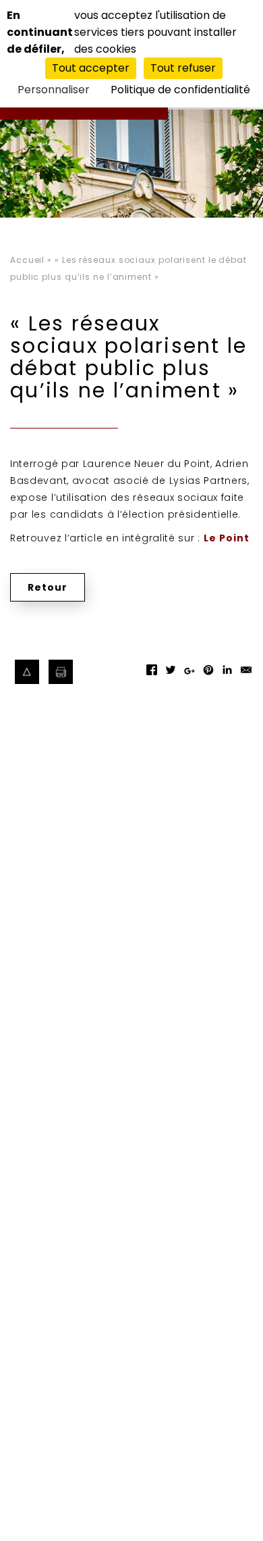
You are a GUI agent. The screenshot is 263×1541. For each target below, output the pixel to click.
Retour (47, 587)
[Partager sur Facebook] (151, 674)
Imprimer (61, 672)
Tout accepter (90, 68)
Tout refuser (183, 68)
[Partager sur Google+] (189, 677)
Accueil (27, 260)
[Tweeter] (170, 674)
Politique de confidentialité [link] (180, 89)
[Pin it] (208, 674)
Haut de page (27, 672)
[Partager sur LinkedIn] (227, 674)
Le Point (227, 538)
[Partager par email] (246, 674)
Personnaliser (54, 89)
